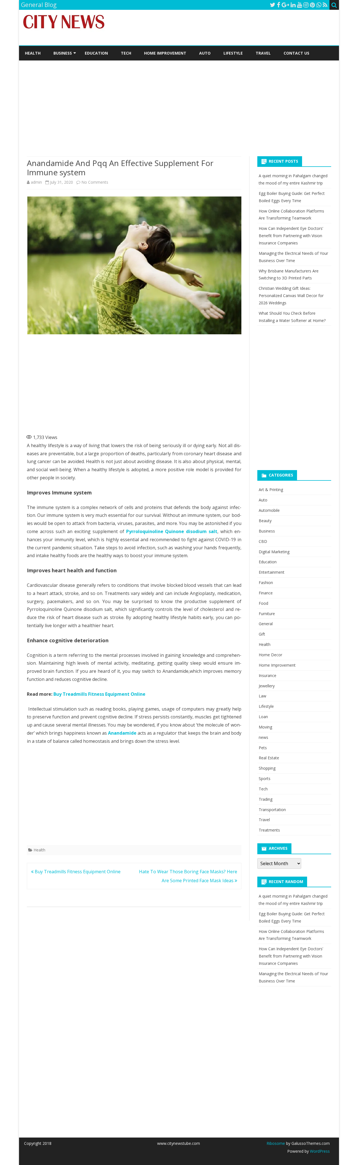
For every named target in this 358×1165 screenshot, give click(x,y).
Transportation (272, 809)
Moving (265, 727)
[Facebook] (278, 5)
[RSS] (325, 5)
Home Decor (270, 654)
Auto (205, 53)
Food (263, 603)
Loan (263, 716)
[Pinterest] (312, 5)
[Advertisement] (179, 102)
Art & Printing (271, 489)
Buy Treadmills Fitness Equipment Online (99, 694)
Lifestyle (233, 53)
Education (96, 53)
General (266, 623)
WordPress (319, 1151)
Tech (126, 53)
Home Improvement (165, 53)
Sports (264, 778)
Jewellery (267, 685)
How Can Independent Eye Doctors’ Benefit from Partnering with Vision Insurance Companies (291, 236)
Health (33, 53)
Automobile (269, 510)
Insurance (267, 675)
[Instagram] (305, 5)
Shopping (267, 768)
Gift (262, 634)
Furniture (267, 613)
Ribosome (276, 1143)
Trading (265, 799)
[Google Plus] (285, 5)
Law (262, 696)
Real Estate (269, 757)
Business (62, 53)
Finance (266, 593)
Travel (263, 53)
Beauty (265, 520)
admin (36, 182)
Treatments (269, 830)
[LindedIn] (293, 5)
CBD (263, 541)
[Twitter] (272, 5)
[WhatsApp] (318, 5)
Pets (263, 747)
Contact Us (296, 53)
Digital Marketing (274, 551)
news (263, 737)
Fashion (266, 582)
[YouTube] (299, 5)
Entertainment (271, 572)
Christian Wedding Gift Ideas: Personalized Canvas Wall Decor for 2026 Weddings (291, 295)
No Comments (94, 182)
